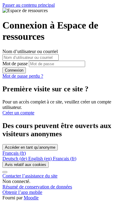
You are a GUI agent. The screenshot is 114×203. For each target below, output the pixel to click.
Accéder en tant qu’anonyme (30, 147)
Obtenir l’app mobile (22, 192)
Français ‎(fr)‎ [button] (14, 153)
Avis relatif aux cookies (25, 164)
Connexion (14, 70)
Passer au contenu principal (28, 5)
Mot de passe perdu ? (22, 76)
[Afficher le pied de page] (4, 172)
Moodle (31, 197)
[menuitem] (15, 158)
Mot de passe (15, 63)
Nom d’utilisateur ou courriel (30, 51)
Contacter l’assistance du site (29, 175)
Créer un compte (18, 112)
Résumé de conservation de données (37, 186)
